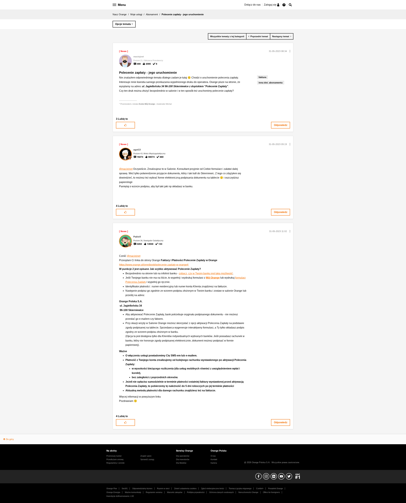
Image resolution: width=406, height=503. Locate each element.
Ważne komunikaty (133, 492)
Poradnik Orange (275, 488)
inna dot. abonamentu (271, 82)
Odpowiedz (280, 125)
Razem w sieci (163, 488)
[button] (289, 51)
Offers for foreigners (271, 492)
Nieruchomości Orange (248, 492)
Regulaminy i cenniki (115, 463)
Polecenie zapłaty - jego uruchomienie (148, 72)
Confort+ (260, 488)
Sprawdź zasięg (147, 459)
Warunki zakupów (174, 492)
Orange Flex (111, 488)
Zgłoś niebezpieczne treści (212, 488)
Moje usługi (136, 14)
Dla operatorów (182, 456)
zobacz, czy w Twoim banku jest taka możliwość (206, 273)
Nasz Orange (120, 14)
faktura (262, 77)
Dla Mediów (181, 463)
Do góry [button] (10, 439)
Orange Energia (113, 492)
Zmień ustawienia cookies (185, 488)
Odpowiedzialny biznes (142, 488)
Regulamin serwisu (154, 492)
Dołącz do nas (252, 4)
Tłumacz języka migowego (240, 488)
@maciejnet (126, 169)
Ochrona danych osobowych (221, 492)
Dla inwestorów (182, 459)
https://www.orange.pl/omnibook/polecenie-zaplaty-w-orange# (154, 264)
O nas (213, 456)
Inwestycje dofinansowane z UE (120, 496)
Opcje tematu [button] (123, 24)
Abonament (152, 14)
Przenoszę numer (114, 456)
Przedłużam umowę (115, 459)
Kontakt (214, 459)
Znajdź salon (145, 456)
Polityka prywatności (196, 492)
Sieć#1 (125, 488)
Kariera (214, 463)
